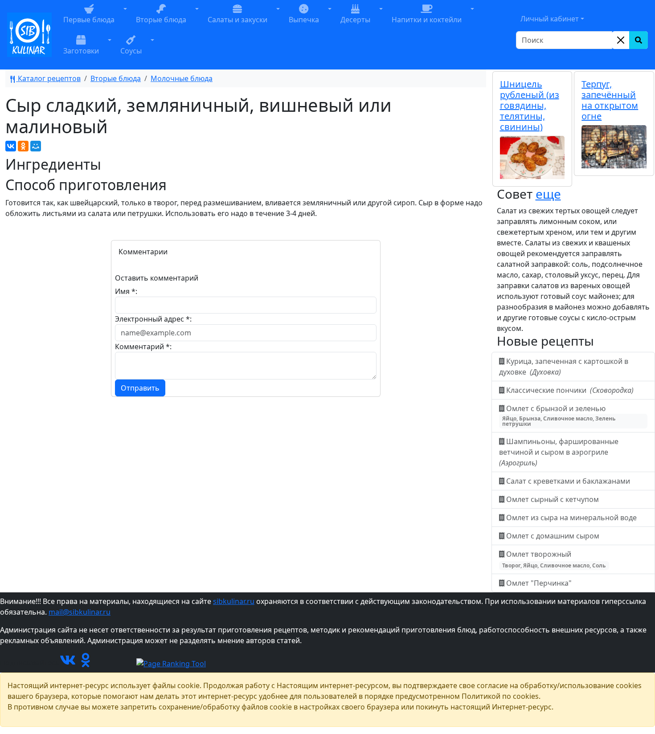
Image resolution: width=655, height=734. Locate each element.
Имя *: (126, 291)
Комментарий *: (143, 346)
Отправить (140, 388)
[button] (125, 19)
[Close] (620, 40)
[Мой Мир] (35, 146)
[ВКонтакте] (10, 146)
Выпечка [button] (304, 19)
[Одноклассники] (23, 146)
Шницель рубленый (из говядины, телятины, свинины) (529, 105)
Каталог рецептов (48, 78)
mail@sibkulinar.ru (80, 612)
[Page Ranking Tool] (171, 663)
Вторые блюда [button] (161, 19)
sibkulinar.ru (233, 601)
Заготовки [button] (81, 51)
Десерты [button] (355, 19)
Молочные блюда (182, 78)
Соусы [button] (131, 51)
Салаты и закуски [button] (237, 19)
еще (548, 193)
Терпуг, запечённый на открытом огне (609, 100)
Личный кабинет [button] (549, 19)
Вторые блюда (115, 78)
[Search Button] (638, 40)
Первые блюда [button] (89, 19)
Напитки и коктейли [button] (427, 19)
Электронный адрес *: (153, 319)
